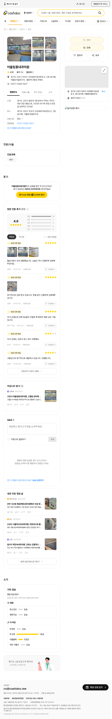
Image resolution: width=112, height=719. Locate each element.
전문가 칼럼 (79, 21)
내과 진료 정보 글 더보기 (29, 560)
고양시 (22, 29)
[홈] (5, 29)
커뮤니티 (43, 21)
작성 (50, 438)
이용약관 (6, 697)
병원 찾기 (12, 29)
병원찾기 (13, 21)
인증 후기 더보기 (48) (29, 370)
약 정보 (68, 21)
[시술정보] (60, 21)
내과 (29, 29)
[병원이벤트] (35, 21)
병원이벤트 (28, 21)
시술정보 (54, 21)
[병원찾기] (19, 21)
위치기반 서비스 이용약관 (34, 697)
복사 (103, 91)
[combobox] (102, 21)
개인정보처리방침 (17, 697)
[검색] (99, 13)
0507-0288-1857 (25, 122)
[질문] (30, 428)
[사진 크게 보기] (19, 49)
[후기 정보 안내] (27, 208)
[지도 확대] (104, 70)
